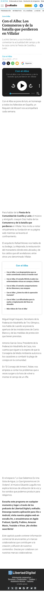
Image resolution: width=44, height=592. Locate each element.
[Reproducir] (22, 86)
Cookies (32, 579)
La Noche (37, 11)
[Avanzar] (31, 85)
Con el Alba (6, 16)
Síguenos (28, 63)
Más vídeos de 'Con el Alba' (17, 309)
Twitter (12, 588)
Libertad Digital (22, 573)
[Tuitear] (8, 63)
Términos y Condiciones (17, 579)
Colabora (28, 6)
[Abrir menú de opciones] (39, 85)
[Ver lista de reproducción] (38, 93)
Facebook (8, 588)
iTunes (35, 588)
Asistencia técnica (18, 581)
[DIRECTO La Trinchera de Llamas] (35, 5)
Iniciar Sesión (41, 5)
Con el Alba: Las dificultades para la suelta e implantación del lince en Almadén (20, 302)
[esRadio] (11, 5)
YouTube (19, 588)
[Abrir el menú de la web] (3, 6)
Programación (6, 11)
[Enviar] (12, 63)
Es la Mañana (28, 11)
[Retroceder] (13, 85)
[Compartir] (4, 63)
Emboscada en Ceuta (15, 1)
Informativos (17, 11)
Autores (30, 581)
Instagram (16, 588)
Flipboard (27, 588)
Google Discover (23, 588)
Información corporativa (21, 577)
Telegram (31, 588)
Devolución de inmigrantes (31, 1)
